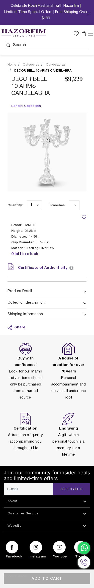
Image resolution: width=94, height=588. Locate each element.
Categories (31, 64)
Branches (57, 205)
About (13, 501)
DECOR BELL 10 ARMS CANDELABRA (42, 70)
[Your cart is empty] (84, 33)
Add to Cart (47, 578)
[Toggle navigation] (90, 33)
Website (15, 525)
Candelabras (55, 64)
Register (72, 489)
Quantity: (15, 205)
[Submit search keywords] (8, 45)
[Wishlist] (84, 217)
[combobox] (47, 45)
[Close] (89, 14)
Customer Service (23, 513)
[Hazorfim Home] (23, 33)
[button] (77, 34)
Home (12, 64)
